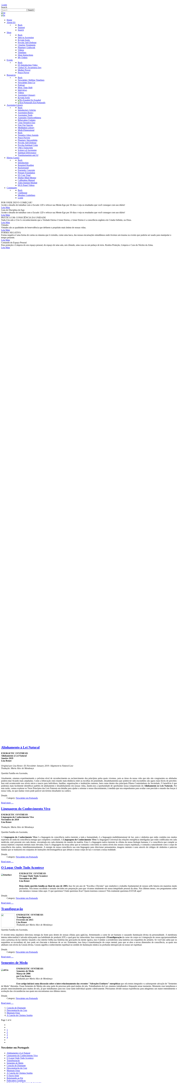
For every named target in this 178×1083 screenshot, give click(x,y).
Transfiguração (12, 909)
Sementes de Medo (14, 962)
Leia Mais (5, 207)
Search (4, 7)
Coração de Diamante (16, 1008)
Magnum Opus (13, 1013)
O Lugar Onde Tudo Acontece (22, 867)
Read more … (7, 803)
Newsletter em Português (27, 798)
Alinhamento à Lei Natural (20, 747)
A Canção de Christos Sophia (20, 1015)
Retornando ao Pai (15, 1078)
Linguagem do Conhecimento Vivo (25, 808)
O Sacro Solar (13, 1075)
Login (4, 5)
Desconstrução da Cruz (17, 1010)
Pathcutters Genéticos (16, 1080)
